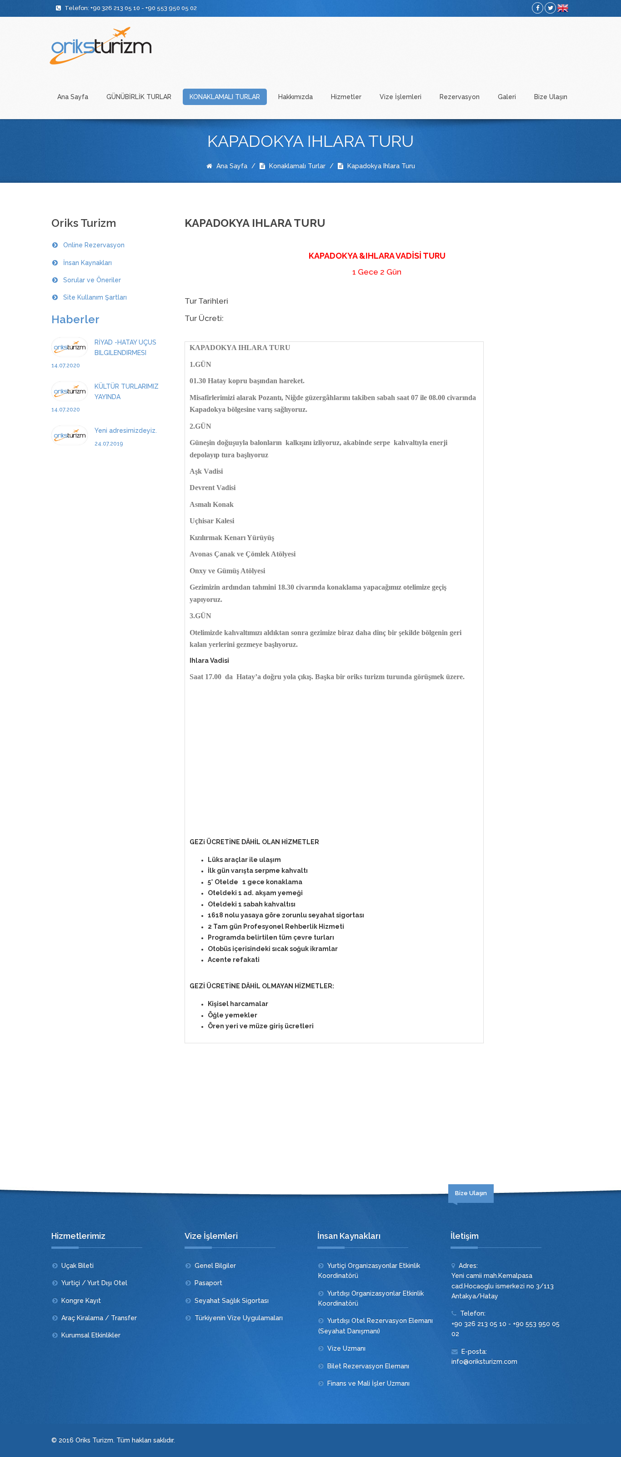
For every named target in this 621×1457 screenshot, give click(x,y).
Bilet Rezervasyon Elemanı (368, 1366)
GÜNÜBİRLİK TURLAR (138, 96)
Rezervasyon (460, 96)
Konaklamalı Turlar (296, 166)
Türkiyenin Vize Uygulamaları (239, 1318)
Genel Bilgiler (215, 1265)
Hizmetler (346, 96)
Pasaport (208, 1283)
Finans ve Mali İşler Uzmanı (368, 1383)
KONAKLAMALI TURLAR (225, 96)
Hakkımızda (295, 96)
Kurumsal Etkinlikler (90, 1335)
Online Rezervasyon (94, 245)
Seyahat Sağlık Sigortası (232, 1300)
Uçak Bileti (77, 1265)
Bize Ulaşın (550, 96)
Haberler (75, 319)
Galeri (507, 96)
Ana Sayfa (72, 96)
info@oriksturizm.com (484, 1361)
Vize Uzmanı (346, 1348)
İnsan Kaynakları (87, 262)
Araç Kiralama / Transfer (99, 1318)
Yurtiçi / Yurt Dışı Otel (94, 1283)
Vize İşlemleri (400, 96)
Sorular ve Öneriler (92, 280)
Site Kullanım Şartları (95, 297)
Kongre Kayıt (81, 1300)
